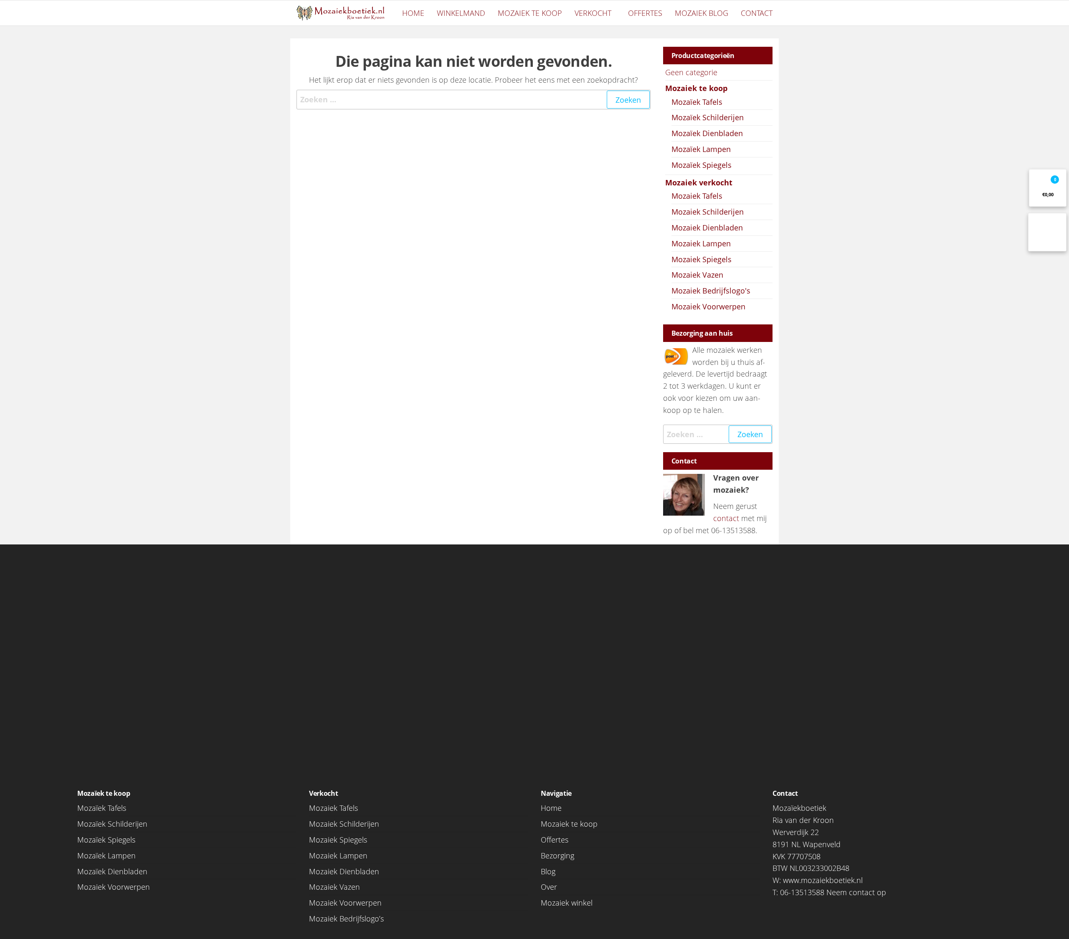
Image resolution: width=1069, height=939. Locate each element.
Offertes (645, 13)
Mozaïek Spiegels (701, 165)
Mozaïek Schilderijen (707, 117)
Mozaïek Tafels (696, 102)
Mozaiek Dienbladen (707, 228)
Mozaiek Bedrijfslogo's (710, 291)
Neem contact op (856, 892)
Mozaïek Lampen (701, 149)
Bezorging (557, 855)
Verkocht (593, 13)
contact (726, 518)
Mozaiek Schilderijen (707, 212)
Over (549, 887)
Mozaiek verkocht (698, 182)
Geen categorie (691, 72)
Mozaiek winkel (567, 903)
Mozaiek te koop (530, 13)
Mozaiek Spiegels (701, 259)
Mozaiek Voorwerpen (708, 306)
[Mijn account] (1047, 232)
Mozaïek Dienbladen (707, 133)
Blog (548, 871)
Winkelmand (461, 13)
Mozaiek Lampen (701, 243)
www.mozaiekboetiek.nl (823, 880)
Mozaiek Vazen (697, 275)
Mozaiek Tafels (696, 196)
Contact (757, 13)
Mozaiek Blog (701, 13)
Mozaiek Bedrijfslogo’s (346, 919)
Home (413, 13)
